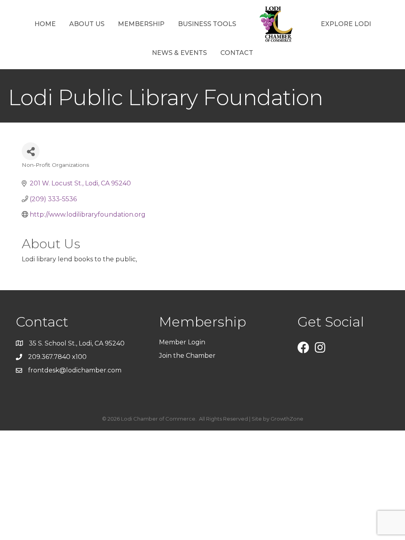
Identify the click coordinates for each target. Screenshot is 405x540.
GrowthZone (287, 418)
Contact (236, 53)
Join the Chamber (188, 355)
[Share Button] (31, 151)
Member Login (182, 342)
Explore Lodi (346, 24)
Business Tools (207, 24)
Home (45, 24)
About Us (86, 24)
